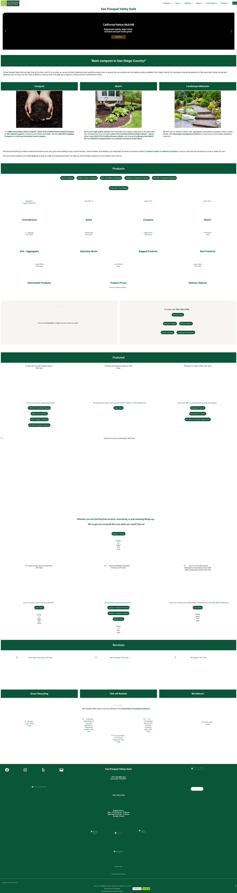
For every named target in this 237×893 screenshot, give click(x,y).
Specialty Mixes (88, 251)
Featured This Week (118, 188)
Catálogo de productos (186, 332)
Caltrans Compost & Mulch (137, 178)
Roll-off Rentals (118, 693)
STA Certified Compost (111, 178)
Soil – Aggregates (29, 251)
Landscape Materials (197, 86)
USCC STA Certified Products (39, 408)
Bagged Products (148, 251)
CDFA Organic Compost (39, 419)
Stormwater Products (39, 283)
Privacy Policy (118, 866)
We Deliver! (197, 693)
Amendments (29, 219)
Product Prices (118, 283)
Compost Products (197, 408)
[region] (118, 31)
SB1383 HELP (118, 619)
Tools (177, 3)
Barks (89, 219)
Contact (224, 3)
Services (188, 3)
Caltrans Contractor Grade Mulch (128, 139)
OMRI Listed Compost (87, 178)
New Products (207, 251)
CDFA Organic (67, 178)
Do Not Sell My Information (118, 874)
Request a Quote (170, 324)
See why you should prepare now (198, 419)
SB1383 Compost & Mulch (164, 178)
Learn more (118, 408)
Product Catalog (167, 332)
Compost (39, 86)
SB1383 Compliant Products (118, 613)
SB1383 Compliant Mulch (101, 139)
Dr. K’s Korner (211, 3)
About (198, 3)
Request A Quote (118, 534)
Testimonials (197, 789)
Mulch (118, 86)
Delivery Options (198, 283)
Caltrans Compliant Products (118, 608)
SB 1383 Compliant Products (39, 425)
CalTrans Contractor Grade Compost (30, 136)
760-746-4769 (182, 309)
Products (166, 3)
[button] (5, 31)
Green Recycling (39, 693)
